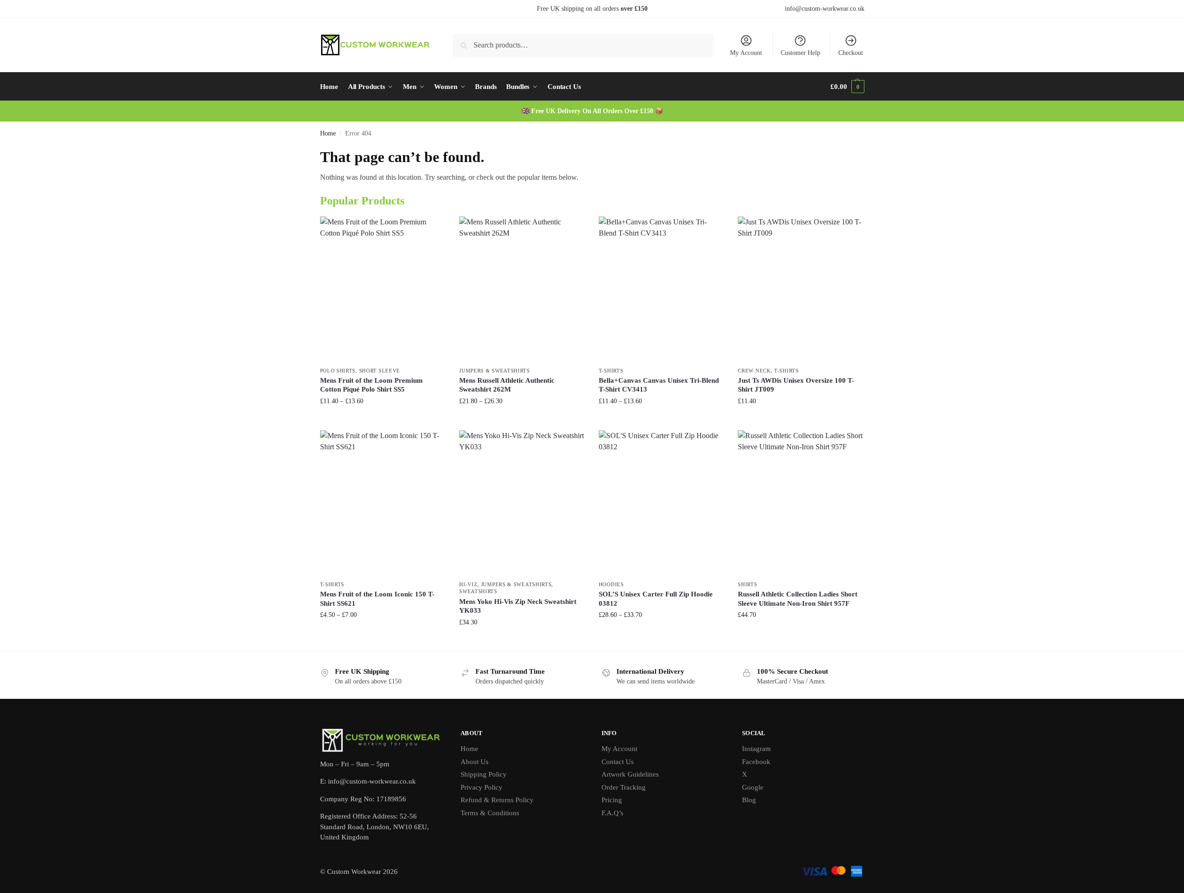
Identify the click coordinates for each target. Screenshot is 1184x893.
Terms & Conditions (490, 813)
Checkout (850, 52)
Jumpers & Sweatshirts (494, 370)
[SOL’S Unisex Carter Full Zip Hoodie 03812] (661, 502)
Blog (749, 800)
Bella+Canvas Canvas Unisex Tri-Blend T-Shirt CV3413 (659, 385)
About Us (474, 761)
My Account (746, 52)
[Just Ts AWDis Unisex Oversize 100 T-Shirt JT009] (800, 289)
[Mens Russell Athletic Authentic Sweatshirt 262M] (522, 289)
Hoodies (611, 584)
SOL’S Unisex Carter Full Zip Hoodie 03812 (656, 598)
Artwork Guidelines (630, 774)
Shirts (747, 584)
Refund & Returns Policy (497, 800)
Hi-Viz (468, 584)
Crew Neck (754, 370)
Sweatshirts (478, 591)
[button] (847, 87)
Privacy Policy (481, 787)
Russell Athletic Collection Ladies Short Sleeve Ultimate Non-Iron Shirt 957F (797, 598)
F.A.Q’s (612, 813)
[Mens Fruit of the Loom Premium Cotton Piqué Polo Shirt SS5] (383, 289)
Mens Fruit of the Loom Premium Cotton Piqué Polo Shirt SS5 (371, 385)
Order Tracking (624, 787)
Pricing (612, 800)
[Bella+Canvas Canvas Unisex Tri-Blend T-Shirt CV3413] (661, 289)
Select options (382, 420)
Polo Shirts (338, 370)
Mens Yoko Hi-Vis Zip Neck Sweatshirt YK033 (517, 606)
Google (752, 787)
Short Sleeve (379, 370)
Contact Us (618, 761)
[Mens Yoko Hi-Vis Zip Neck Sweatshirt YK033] (522, 502)
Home (328, 133)
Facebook (756, 761)
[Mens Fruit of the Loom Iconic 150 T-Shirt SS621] (383, 502)
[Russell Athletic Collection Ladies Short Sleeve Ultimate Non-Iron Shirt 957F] (800, 502)
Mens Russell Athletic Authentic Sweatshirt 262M (507, 385)
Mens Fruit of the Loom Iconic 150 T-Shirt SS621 (377, 598)
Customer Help (800, 52)
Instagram (756, 748)
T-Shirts (611, 370)
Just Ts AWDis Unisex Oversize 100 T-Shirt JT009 (796, 385)
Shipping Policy (484, 774)
